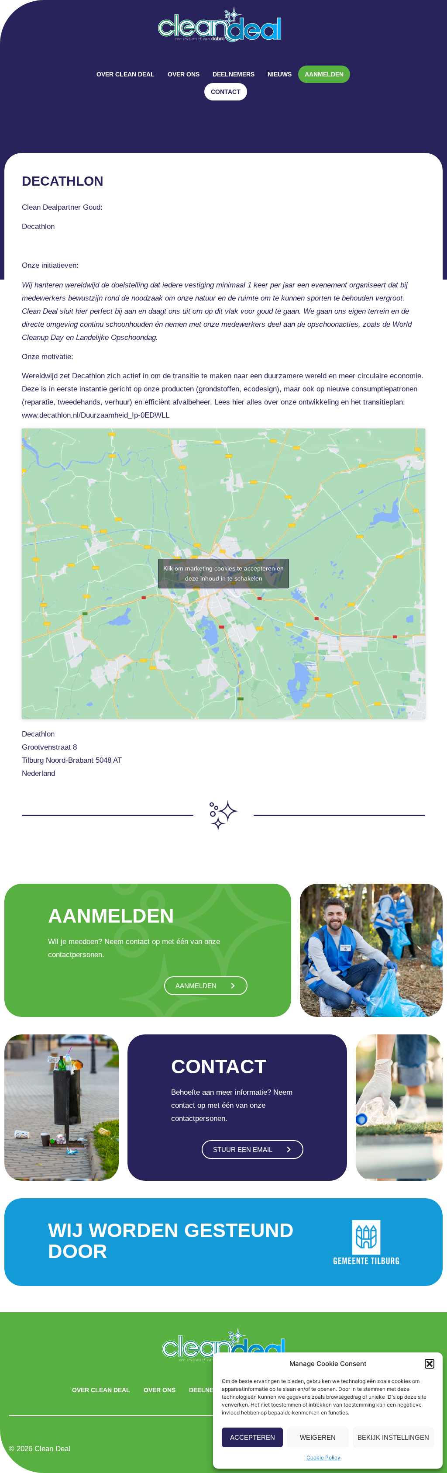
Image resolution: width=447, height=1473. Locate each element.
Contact (226, 91)
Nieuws (280, 74)
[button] (429, 1363)
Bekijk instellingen (393, 1437)
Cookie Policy (323, 1457)
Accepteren (252, 1437)
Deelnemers (233, 74)
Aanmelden (324, 74)
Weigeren (318, 1437)
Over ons (183, 74)
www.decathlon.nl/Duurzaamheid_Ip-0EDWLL (95, 415)
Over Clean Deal (125, 74)
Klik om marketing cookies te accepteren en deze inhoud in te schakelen (223, 573)
